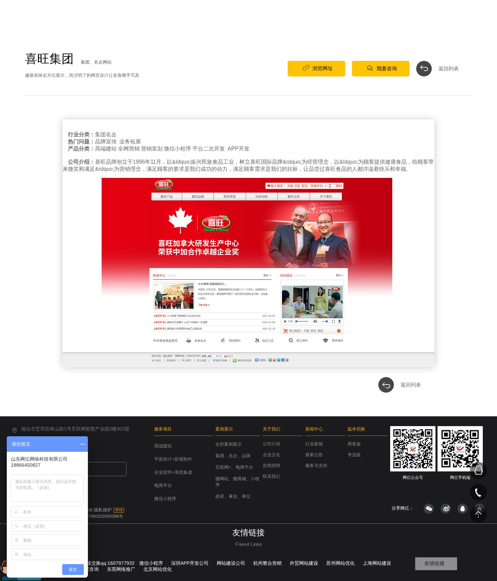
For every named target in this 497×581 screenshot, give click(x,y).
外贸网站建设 (304, 563)
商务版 (354, 443)
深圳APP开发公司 (190, 563)
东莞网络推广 (121, 569)
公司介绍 (271, 443)
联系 (411, 19)
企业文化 (271, 454)
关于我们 (271, 429)
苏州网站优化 (340, 563)
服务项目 (163, 429)
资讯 (382, 19)
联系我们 (271, 476)
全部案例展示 (228, 444)
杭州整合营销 (267, 563)
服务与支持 (316, 465)
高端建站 (163, 445)
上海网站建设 (377, 563)
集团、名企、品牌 (233, 455)
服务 (295, 19)
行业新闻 (314, 443)
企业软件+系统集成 (173, 472)
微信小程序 (165, 498)
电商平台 (163, 485)
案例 (324, 19)
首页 (266, 19)
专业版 (354, 454)
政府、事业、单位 (233, 496)
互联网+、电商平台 (234, 467)
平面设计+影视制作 (173, 459)
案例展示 (224, 429)
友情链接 (434, 563)
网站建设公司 (231, 563)
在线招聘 (271, 465)
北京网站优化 (157, 569)
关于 (353, 19)
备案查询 (89, 569)
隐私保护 (103, 509)
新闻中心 (314, 429)
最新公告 (314, 454)
